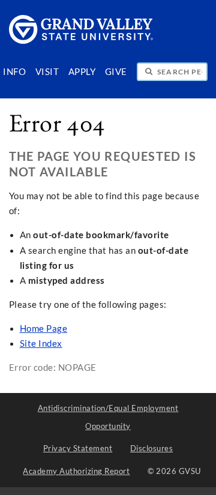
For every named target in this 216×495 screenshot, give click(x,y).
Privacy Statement (78, 448)
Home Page (44, 328)
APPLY (82, 72)
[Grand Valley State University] (81, 40)
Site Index (41, 343)
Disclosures (151, 448)
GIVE (116, 72)
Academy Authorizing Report (76, 471)
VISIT (47, 72)
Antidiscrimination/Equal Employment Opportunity (108, 416)
